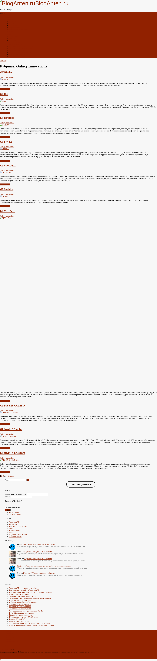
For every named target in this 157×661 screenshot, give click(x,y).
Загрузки (12, 40)
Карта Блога (14, 36)
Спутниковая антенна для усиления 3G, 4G (26, 611)
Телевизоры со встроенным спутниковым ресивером (30, 598)
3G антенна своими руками (20, 609)
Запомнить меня (13, 508)
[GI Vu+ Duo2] (6, 172)
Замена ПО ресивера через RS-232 (22, 596)
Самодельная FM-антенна (19, 621)
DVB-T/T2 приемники (18, 526)
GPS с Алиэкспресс (17, 55)
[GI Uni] (3, 101)
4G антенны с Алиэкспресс (20, 53)
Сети (11, 532)
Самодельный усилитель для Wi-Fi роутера (38, 544)
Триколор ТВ (14, 522)
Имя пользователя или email (16, 494)
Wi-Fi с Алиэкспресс (17, 50)
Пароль (7, 497)
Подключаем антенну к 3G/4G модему (24, 617)
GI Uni (4, 94)
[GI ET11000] (5, 125)
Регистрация (14, 512)
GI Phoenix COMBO (12, 405)
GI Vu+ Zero (7, 211)
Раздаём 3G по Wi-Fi (17, 619)
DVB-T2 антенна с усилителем (21, 613)
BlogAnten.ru (5, 650)
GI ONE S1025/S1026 (12, 453)
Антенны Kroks (15, 537)
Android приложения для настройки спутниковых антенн (48, 566)
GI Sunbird (6, 189)
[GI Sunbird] (5, 196)
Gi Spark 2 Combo (11, 429)
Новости (12, 21)
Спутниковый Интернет (18, 30)
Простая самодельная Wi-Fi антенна (23, 603)
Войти (8, 510)
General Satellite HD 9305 (19, 594)
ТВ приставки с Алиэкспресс (20, 48)
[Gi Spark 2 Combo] (8, 436)
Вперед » (11, 476)
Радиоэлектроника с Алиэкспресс (22, 57)
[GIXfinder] (4, 79)
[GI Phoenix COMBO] (9, 412)
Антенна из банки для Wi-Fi (20, 605)
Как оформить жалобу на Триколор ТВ (24, 590)
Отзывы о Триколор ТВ (14, 42)
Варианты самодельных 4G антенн (38, 552)
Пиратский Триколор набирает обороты (39, 573)
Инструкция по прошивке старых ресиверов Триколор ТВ (32, 592)
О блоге (8, 34)
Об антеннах (10, 19)
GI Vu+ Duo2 (8, 165)
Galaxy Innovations (7, 77)
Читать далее (5, 89)
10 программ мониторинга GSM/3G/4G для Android (29, 623)
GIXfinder (6, 72)
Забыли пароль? (15, 514)
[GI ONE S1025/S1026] (9, 460)
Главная (8, 17)
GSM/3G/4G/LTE (16, 24)
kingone (20, 566)
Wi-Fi (11, 528)
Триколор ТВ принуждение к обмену (23, 588)
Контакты (13, 38)
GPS (11, 32)
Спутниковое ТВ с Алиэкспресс (21, 46)
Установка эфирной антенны (20, 615)
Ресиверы (13, 524)
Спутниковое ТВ (16, 28)
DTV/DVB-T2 (14, 26)
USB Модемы (14, 530)
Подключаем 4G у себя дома (20, 600)
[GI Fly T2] (4, 149)
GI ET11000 (7, 117)
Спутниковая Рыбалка (18, 535)
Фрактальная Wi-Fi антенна (20, 607)
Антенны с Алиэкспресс (14, 44)
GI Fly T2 (6, 141)
